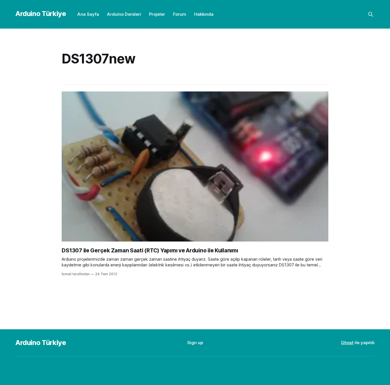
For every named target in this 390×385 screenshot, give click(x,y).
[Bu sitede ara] (370, 14)
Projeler (157, 14)
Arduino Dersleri (124, 14)
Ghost (347, 342)
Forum (179, 14)
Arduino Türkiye (40, 13)
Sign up (195, 342)
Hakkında (204, 14)
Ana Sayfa (88, 14)
